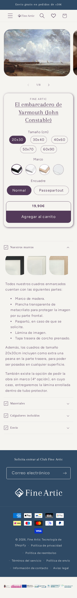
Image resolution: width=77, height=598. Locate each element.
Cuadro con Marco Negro (16, 169)
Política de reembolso (40, 553)
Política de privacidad (46, 545)
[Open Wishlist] (53, 16)
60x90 (48, 149)
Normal (19, 190)
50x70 (28, 149)
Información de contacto (30, 568)
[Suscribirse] (64, 473)
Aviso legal (61, 568)
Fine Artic (34, 539)
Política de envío (58, 560)
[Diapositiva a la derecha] (48, 84)
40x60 (59, 140)
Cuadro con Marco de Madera (44, 169)
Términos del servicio (26, 560)
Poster (58, 169)
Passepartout (51, 190)
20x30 (17, 140)
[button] (10, 16)
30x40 (38, 140)
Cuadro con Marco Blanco (30, 169)
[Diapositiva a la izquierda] (28, 84)
